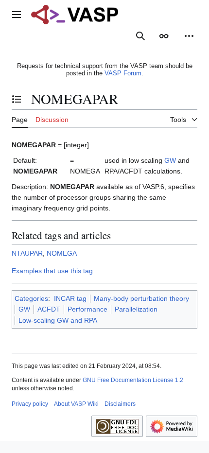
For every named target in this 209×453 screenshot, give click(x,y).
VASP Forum (122, 73)
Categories (31, 298)
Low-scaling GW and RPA (57, 320)
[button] (16, 14)
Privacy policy (30, 404)
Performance (87, 309)
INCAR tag (70, 298)
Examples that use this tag (52, 271)
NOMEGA (62, 253)
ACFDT (48, 309)
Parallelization (136, 309)
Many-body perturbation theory (141, 298)
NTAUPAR (27, 253)
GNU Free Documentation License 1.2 (133, 380)
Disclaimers (120, 404)
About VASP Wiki (76, 404)
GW (170, 160)
